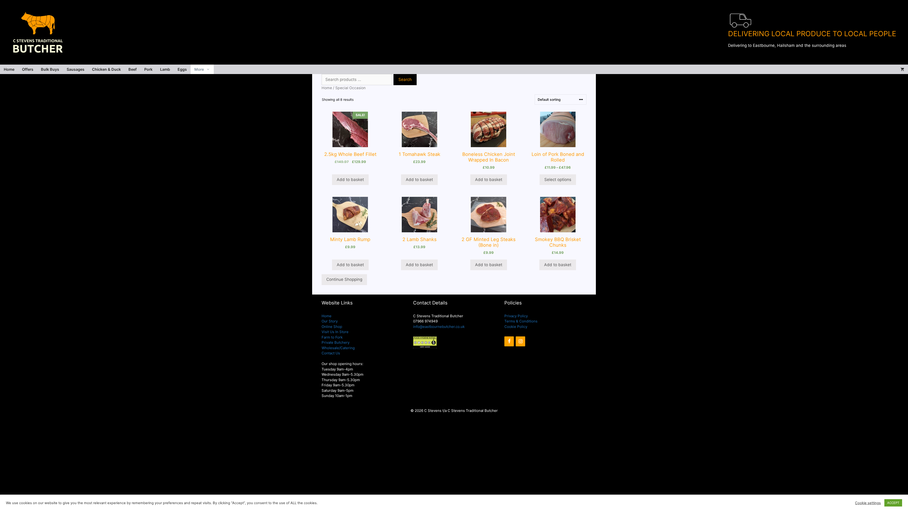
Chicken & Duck (106, 69)
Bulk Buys (50, 69)
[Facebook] (509, 341)
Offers (27, 69)
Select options (557, 179)
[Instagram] (520, 341)
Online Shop (332, 326)
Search (405, 79)
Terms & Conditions (520, 321)
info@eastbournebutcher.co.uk (439, 326)
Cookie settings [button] (868, 503)
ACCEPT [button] (893, 503)
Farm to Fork (332, 337)
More (199, 69)
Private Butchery (335, 342)
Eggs (182, 69)
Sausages (75, 69)
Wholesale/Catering (338, 348)
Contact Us (331, 353)
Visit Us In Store (335, 332)
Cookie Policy (515, 326)
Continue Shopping (344, 279)
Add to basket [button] (350, 179)
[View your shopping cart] (902, 69)
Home (9, 69)
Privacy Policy (516, 316)
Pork (148, 69)
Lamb (165, 69)
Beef (132, 69)
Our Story (330, 321)
